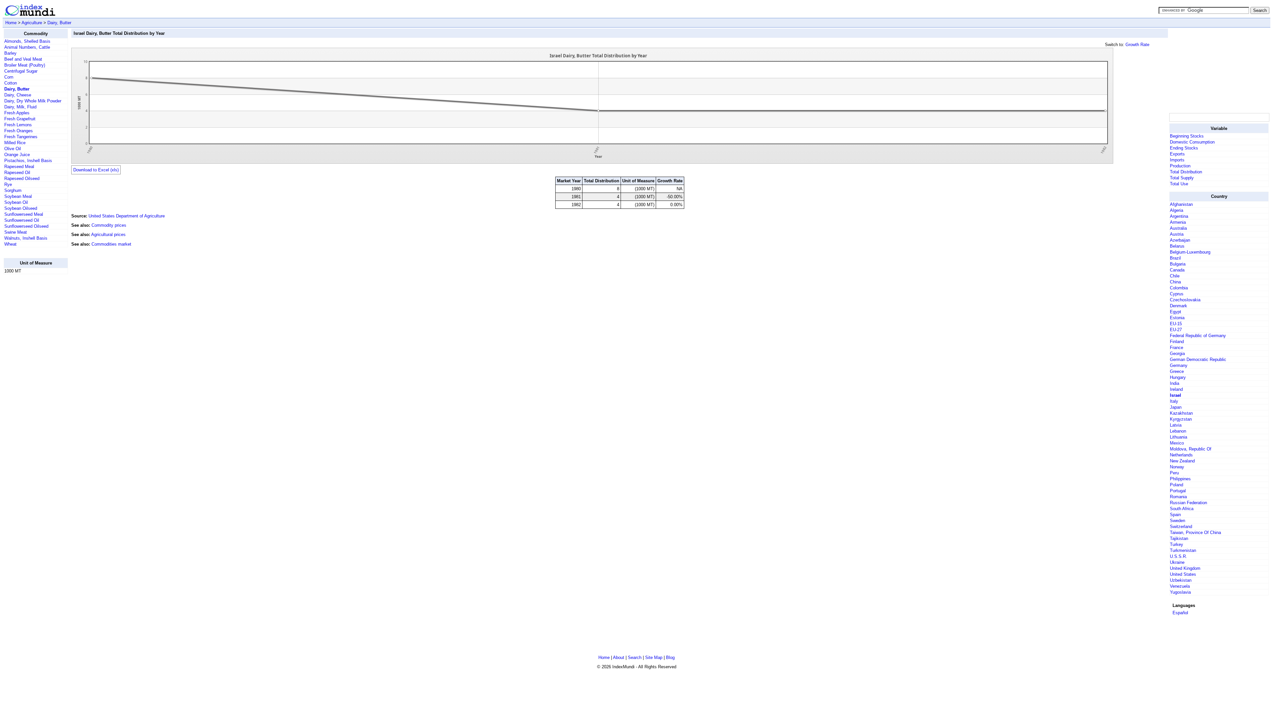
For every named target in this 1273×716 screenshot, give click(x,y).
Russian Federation (1188, 502)
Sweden (1177, 520)
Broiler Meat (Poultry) (24, 65)
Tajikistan (1179, 538)
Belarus (1177, 246)
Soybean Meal (18, 196)
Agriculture (32, 22)
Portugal (1178, 490)
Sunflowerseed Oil (21, 220)
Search (634, 657)
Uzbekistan (1180, 580)
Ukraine (1177, 562)
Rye (8, 184)
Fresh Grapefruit (19, 118)
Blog (670, 657)
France (1176, 347)
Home (11, 22)
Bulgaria (1177, 264)
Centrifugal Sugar (20, 71)
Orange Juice (17, 154)
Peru (1174, 472)
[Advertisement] (30, 378)
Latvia (1176, 425)
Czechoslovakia (1185, 299)
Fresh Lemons (18, 124)
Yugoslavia (1180, 592)
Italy (1174, 401)
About (618, 657)
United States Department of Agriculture (127, 215)
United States (1183, 574)
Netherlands (1181, 454)
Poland (1176, 484)
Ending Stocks (1184, 148)
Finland (1177, 341)
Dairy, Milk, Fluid (20, 106)
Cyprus (1176, 293)
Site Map (653, 657)
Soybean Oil (16, 202)
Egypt (1175, 311)
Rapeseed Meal (19, 166)
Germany (1178, 365)
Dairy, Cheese (17, 94)
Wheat (10, 244)
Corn (8, 77)
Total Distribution (1186, 171)
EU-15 (1176, 323)
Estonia (1177, 317)
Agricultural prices (108, 234)
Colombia (1179, 287)
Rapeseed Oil (17, 172)
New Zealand (1182, 460)
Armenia (1178, 222)
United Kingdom (1185, 568)
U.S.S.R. (1178, 556)
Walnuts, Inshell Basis (25, 238)
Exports (1177, 153)
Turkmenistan (1183, 550)
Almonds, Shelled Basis (27, 41)
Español (1180, 612)
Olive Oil (12, 148)
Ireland (1176, 389)
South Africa (1181, 508)
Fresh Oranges (18, 130)
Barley (10, 53)
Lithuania (1178, 437)
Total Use (1179, 183)
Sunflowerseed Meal (23, 214)
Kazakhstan (1181, 413)
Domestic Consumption (1192, 142)
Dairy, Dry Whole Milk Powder (32, 100)
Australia (1178, 228)
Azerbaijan (1180, 240)
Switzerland (1181, 526)
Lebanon (1178, 431)
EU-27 (1176, 329)
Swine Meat (15, 232)
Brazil (1175, 258)
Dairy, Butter (59, 22)
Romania (1178, 496)
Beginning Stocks (1187, 136)
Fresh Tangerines (20, 136)
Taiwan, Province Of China (1195, 532)
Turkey (1176, 544)
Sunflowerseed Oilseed (26, 226)
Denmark (1178, 305)
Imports (1177, 159)
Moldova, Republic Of (1190, 449)
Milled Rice (15, 142)
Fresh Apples (17, 112)
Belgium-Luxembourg (1190, 252)
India (1174, 383)
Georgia (1177, 353)
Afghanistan (1181, 204)
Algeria (1176, 210)
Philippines (1180, 478)
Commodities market (111, 244)
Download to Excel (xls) (96, 169)
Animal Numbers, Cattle (27, 47)
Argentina (1179, 216)
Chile (1175, 275)
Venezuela (1180, 586)
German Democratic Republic (1198, 359)
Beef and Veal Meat (23, 59)
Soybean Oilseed (20, 208)
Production (1180, 165)
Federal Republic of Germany (1198, 335)
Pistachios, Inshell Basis (28, 160)
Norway (1177, 466)
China (1175, 281)
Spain (1175, 514)
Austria (1176, 234)
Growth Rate (1137, 44)
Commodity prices (108, 225)
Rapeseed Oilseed (21, 178)
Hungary (1178, 377)
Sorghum (13, 190)
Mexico (1177, 443)
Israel (1175, 395)
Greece (1177, 371)
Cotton (10, 83)
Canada (1177, 270)
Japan (1176, 407)
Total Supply (1182, 177)
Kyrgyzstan (1181, 419)
